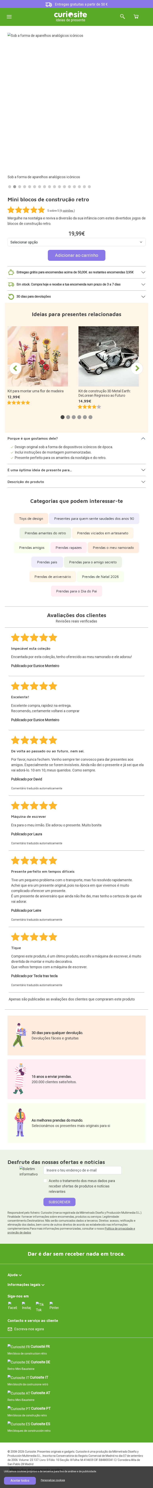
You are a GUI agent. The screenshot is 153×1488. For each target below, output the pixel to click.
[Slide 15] (79, 186)
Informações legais (24, 1285)
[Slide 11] (59, 186)
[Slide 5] (29, 186)
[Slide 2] (14, 186)
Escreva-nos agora (29, 1329)
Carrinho (136, 16)
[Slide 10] (54, 186)
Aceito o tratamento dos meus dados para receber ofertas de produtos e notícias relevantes (82, 1186)
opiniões (68, 210)
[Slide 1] (9, 186)
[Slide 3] (19, 186)
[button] (63, 417)
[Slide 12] (64, 186)
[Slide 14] (74, 186)
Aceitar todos (20, 1480)
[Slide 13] (69, 186)
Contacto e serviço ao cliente (33, 1321)
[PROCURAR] (122, 17)
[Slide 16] (84, 186)
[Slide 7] (39, 186)
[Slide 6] (34, 186)
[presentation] (16, 368)
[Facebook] (12, 1306)
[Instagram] (26, 1306)
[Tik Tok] (40, 1307)
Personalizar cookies (53, 1480)
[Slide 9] (49, 186)
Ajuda (13, 1275)
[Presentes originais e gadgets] (70, 14)
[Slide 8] (44, 186)
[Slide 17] (89, 186)
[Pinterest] (54, 1306)
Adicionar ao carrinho (76, 255)
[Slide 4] (24, 186)
